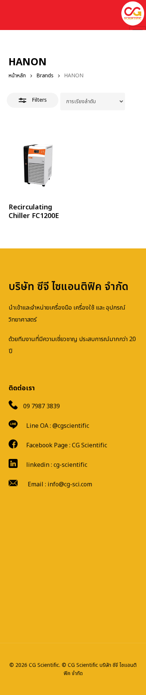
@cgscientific (70, 425)
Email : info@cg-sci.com (60, 484)
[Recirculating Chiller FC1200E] (39, 165)
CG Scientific (89, 445)
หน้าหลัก (17, 76)
